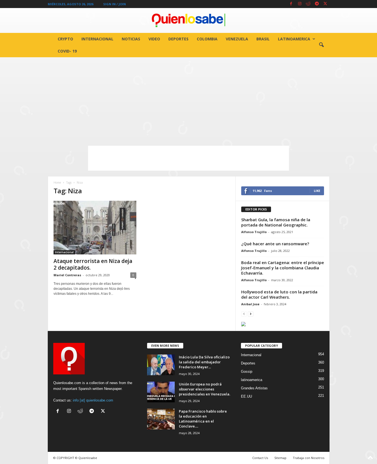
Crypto (65, 38)
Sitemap (280, 458)
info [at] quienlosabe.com (93, 400)
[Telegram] (317, 4)
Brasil (263, 38)
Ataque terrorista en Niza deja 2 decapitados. (93, 264)
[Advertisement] (188, 98)
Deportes (178, 38)
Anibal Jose (250, 304)
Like (317, 191)
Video (154, 38)
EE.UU (246, 396)
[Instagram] (299, 4)
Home (57, 182)
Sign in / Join (114, 4)
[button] (321, 45)
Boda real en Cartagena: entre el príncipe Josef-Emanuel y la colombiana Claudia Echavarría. (282, 268)
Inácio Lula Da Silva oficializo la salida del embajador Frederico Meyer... (204, 361)
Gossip (246, 371)
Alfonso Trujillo (254, 232)
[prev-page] (244, 314)
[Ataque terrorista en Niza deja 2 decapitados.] (95, 227)
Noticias (131, 38)
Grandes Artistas (254, 388)
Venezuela (237, 38)
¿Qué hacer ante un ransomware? (275, 243)
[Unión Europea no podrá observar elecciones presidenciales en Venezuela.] (161, 392)
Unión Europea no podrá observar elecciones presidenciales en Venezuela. (204, 389)
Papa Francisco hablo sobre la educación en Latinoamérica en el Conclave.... (203, 419)
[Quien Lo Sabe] (188, 20)
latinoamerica (294, 38)
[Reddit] (308, 4)
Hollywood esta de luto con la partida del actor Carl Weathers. (279, 294)
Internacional (97, 38)
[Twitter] (325, 4)
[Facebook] (291, 4)
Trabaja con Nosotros (308, 458)
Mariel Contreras (67, 275)
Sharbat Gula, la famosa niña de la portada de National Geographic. (275, 222)
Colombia (207, 38)
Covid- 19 (67, 51)
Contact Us (260, 458)
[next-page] (250, 314)
